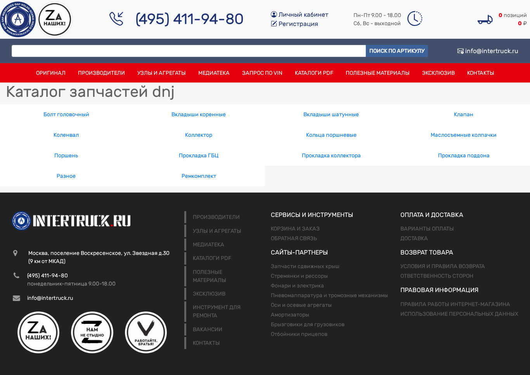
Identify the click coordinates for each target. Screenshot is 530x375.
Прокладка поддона (464, 155)
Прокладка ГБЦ (198, 155)
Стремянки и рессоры (299, 276)
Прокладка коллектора (331, 155)
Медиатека (214, 73)
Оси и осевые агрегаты (301, 305)
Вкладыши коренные (198, 114)
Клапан (463, 114)
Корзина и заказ (295, 228)
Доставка (414, 238)
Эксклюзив (438, 73)
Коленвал (66, 135)
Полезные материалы (378, 73)
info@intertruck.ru (491, 51)
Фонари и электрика (297, 285)
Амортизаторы (290, 314)
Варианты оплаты (427, 228)
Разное (66, 176)
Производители (101, 73)
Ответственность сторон (436, 276)
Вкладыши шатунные (331, 114)
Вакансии (207, 329)
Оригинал (51, 73)
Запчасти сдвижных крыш (305, 266)
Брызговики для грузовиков (308, 324)
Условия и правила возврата (442, 266)
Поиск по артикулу (396, 51)
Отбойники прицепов (299, 334)
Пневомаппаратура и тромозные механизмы (329, 295)
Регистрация (297, 24)
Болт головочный (66, 114)
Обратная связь (294, 238)
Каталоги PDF (314, 73)
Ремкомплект (199, 176)
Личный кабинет (302, 14)
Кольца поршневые (331, 135)
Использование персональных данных (459, 314)
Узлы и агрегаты (161, 73)
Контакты (480, 73)
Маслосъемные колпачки (464, 135)
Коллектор (198, 135)
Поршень (66, 155)
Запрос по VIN (262, 73)
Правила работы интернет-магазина (455, 304)
